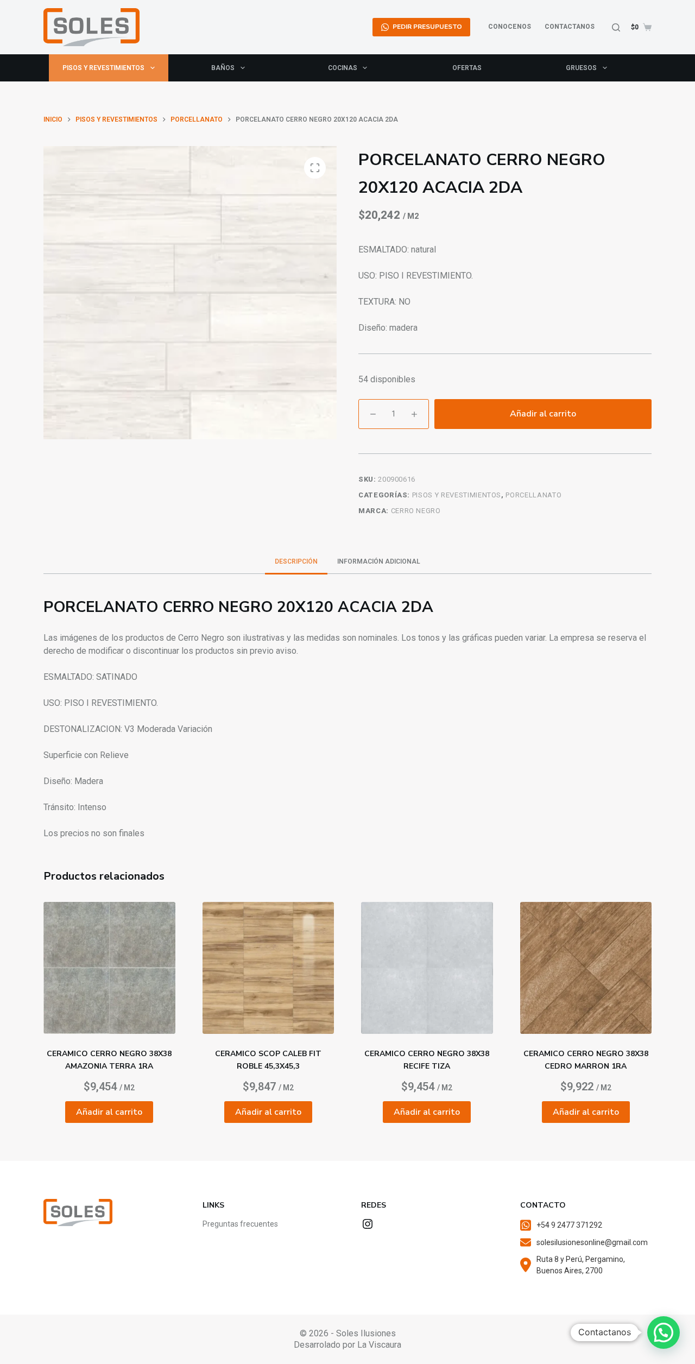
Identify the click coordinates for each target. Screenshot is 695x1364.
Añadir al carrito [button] (109, 1112)
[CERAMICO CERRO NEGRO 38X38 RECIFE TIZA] (427, 968)
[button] (663, 1332)
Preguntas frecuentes (240, 1224)
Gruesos (581, 68)
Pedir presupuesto (427, 26)
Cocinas (342, 68)
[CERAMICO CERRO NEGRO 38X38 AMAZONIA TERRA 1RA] (109, 968)
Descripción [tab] (296, 561)
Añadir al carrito (543, 414)
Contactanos (570, 26)
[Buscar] (616, 27)
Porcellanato (533, 495)
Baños (223, 68)
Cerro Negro (416, 511)
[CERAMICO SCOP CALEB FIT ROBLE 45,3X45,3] (268, 968)
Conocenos (509, 26)
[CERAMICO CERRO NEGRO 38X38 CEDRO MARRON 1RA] (586, 968)
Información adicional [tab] (378, 561)
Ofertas (467, 68)
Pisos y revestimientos (103, 68)
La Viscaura (379, 1345)
